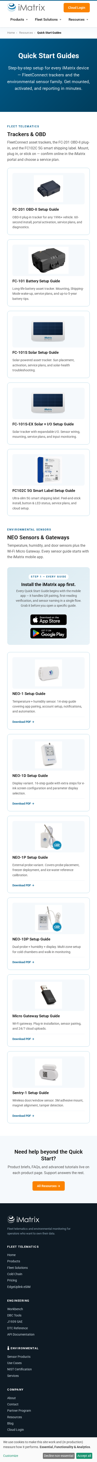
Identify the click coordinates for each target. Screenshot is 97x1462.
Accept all (84, 1456)
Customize (10, 1456)
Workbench (15, 1309)
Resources (77, 20)
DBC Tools (14, 1315)
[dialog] (48, 1449)
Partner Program (19, 1410)
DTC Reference (17, 1328)
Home (11, 32)
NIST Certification (19, 1369)
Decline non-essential (58, 1456)
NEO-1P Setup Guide (30, 857)
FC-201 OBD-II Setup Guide (35, 209)
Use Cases (14, 1363)
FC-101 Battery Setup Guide (36, 281)
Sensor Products (18, 1356)
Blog (10, 1423)
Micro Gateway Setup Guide (36, 1016)
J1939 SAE (15, 1321)
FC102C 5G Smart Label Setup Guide (43, 490)
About (11, 1398)
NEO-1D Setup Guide (30, 775)
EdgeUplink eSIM (18, 1287)
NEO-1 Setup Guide (28, 693)
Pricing (12, 1280)
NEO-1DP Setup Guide (31, 939)
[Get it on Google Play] (48, 633)
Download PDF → (23, 721)
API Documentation (21, 1334)
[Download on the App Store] (48, 619)
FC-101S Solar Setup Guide (35, 352)
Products (17, 20)
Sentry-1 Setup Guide (30, 1092)
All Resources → (48, 1186)
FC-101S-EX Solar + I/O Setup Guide (43, 424)
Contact (12, 1404)
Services (13, 1376)
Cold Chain (14, 1274)
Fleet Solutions (46, 20)
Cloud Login (76, 7)
